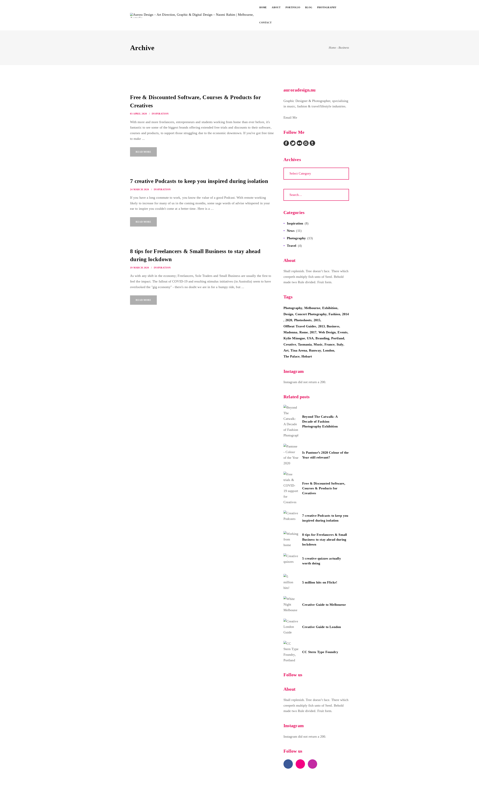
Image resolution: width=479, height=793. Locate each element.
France (329, 344)
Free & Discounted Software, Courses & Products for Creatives (323, 488)
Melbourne (312, 308)
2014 (345, 314)
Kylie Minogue (294, 338)
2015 (317, 320)
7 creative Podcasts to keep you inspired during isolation (199, 181)
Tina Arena (298, 350)
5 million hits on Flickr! (319, 582)
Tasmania (305, 344)
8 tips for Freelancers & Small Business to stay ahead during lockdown (324, 539)
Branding (322, 338)
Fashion (334, 314)
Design (288, 314)
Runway (315, 350)
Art (286, 350)
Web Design (327, 332)
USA (310, 338)
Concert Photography (311, 314)
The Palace (291, 356)
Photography (296, 238)
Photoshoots (303, 320)
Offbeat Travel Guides (299, 326)
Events (342, 332)
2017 (313, 332)
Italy (340, 344)
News (291, 231)
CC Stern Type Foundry (320, 652)
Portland (337, 338)
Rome (303, 332)
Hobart (306, 356)
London (328, 350)
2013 (321, 326)
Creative (289, 344)
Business (333, 326)
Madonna (290, 332)
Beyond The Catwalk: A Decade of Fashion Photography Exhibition (320, 421)
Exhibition (330, 308)
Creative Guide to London (321, 627)
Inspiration (160, 113)
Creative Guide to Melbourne (324, 604)
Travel (291, 245)
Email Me (290, 117)
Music (318, 344)
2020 (288, 320)
